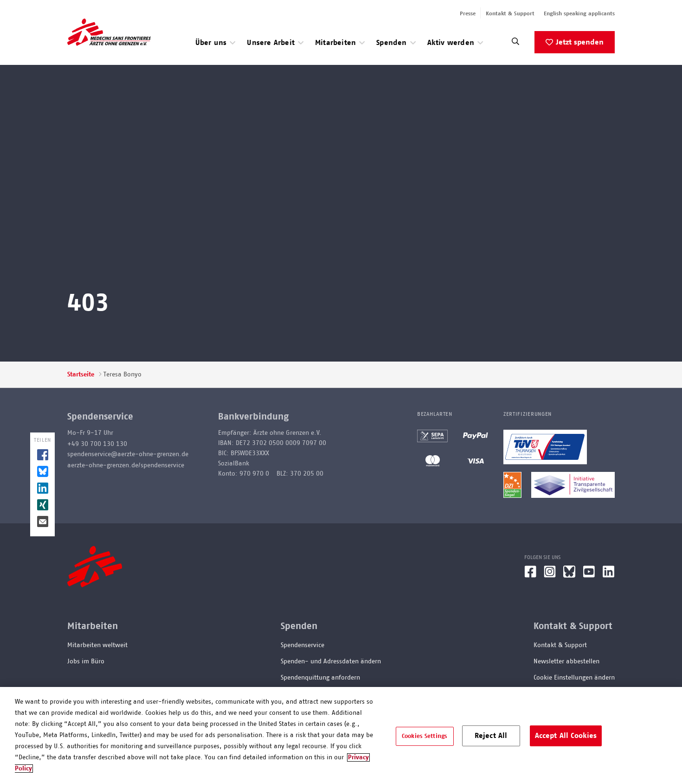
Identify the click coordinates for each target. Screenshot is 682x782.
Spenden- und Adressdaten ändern (331, 661)
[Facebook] (530, 575)
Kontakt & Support (510, 13)
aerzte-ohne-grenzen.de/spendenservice (125, 465)
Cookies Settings (424, 736)
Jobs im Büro (85, 661)
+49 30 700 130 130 (97, 444)
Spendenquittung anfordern (320, 677)
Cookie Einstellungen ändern (574, 677)
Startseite (80, 374)
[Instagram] (550, 575)
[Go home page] (109, 32)
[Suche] (515, 44)
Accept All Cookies (566, 735)
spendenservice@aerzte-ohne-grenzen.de (127, 454)
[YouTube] (589, 575)
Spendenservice (302, 645)
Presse (468, 13)
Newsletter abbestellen (566, 661)
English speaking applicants (579, 13)
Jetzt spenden (580, 42)
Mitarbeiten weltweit (97, 645)
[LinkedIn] (609, 575)
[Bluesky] (569, 575)
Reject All (491, 735)
